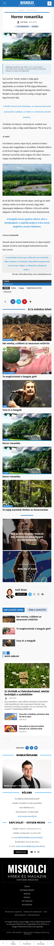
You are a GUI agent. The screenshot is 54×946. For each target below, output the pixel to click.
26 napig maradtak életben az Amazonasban (25, 509)
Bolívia (13, 288)
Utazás (35, 26)
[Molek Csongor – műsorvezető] (27, 774)
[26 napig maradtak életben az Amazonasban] (27, 493)
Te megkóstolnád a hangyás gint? (20, 376)
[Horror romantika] (27, 427)
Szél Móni (21, 589)
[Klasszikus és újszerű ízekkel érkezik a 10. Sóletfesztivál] (11, 728)
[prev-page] (4, 653)
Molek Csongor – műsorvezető (17, 786)
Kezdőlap (21, 10)
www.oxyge (23, 816)
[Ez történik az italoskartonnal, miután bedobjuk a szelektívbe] (27, 675)
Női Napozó (7, 340)
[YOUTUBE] (32, 852)
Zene (5, 406)
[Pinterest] (24, 301)
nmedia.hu (32, 816)
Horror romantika (11, 443)
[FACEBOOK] (35, 852)
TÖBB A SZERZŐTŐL (37, 610)
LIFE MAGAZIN (32, 10)
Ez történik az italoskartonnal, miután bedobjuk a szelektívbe (27, 693)
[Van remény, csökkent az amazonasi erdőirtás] (27, 327)
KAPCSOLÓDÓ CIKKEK (13, 610)
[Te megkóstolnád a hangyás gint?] (27, 360)
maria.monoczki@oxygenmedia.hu (30, 846)
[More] (30, 301)
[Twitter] (18, 301)
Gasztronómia (8, 373)
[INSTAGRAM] (38, 852)
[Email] (30, 594)
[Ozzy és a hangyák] (27, 393)
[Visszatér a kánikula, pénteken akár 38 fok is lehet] (11, 716)
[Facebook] (12, 301)
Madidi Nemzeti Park (34, 288)
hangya (21, 288)
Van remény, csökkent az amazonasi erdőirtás (26, 343)
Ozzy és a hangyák (12, 410)
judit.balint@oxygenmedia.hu (30, 837)
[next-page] (8, 653)
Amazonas (7, 292)
